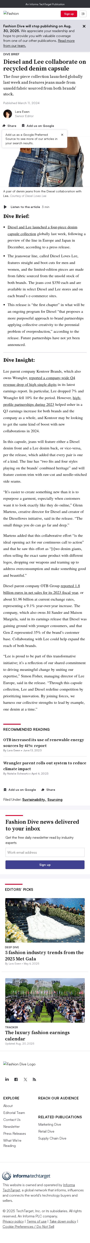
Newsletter (11, 1126)
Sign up (69, 13)
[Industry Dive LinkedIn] (6, 1079)
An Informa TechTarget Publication (45, 4)
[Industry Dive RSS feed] (34, 1079)
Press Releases (14, 1133)
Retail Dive (46, 1131)
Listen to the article (30, 207)
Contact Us (12, 1119)
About (8, 1106)
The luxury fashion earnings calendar (37, 1035)
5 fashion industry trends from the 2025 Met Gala (44, 955)
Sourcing (54, 799)
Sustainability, (34, 799)
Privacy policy (13, 1221)
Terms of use (37, 1221)
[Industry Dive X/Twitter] (25, 1079)
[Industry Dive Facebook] (16, 1079)
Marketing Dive (49, 1124)
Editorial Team (14, 1112)
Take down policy (62, 1221)
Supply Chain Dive (52, 1138)
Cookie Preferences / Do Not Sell (28, 1226)
